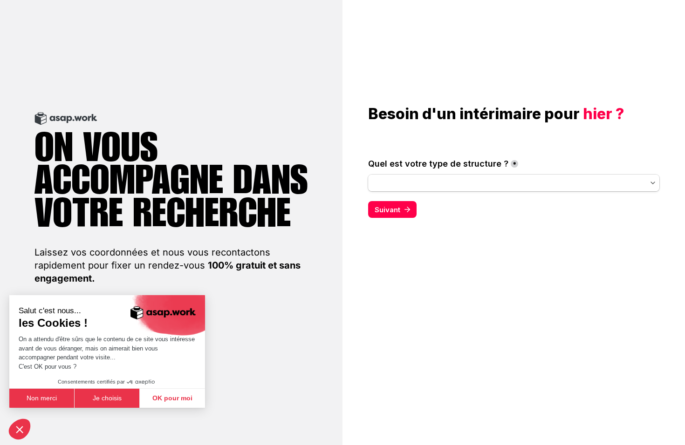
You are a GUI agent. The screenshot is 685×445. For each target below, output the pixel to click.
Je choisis (107, 398)
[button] (19, 429)
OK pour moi (172, 398)
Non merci (42, 398)
